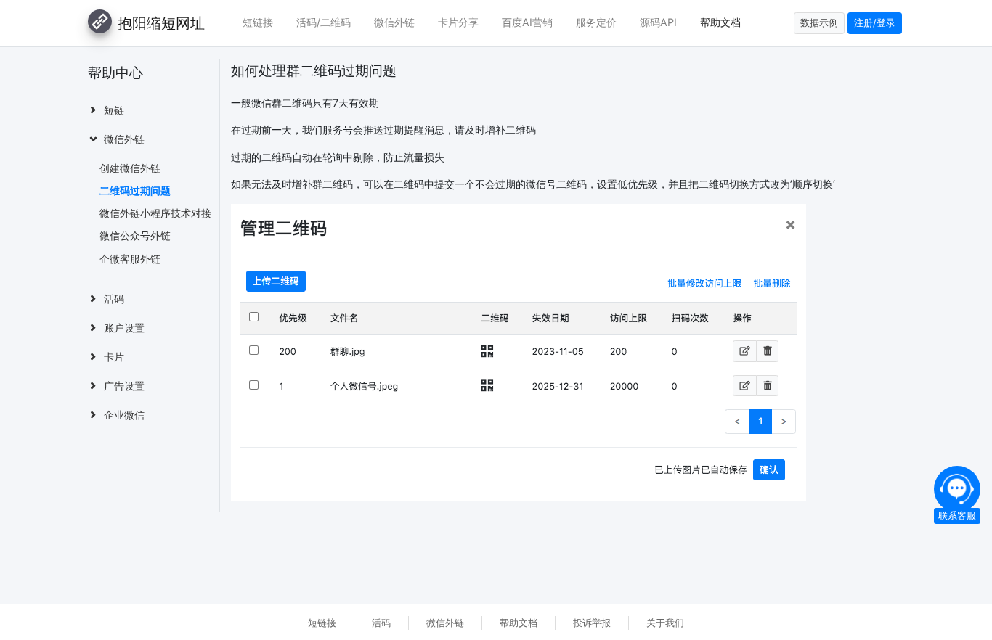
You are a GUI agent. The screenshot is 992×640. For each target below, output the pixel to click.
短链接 (258, 22)
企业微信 (124, 415)
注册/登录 (874, 22)
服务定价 (596, 22)
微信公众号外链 (135, 235)
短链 (114, 110)
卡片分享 (458, 22)
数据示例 (819, 22)
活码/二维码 (323, 22)
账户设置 (124, 327)
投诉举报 (592, 623)
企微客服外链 (129, 259)
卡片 (114, 356)
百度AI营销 (527, 22)
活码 (114, 298)
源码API (658, 22)
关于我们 (665, 623)
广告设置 (124, 386)
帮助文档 (720, 22)
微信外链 (394, 22)
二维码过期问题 (135, 190)
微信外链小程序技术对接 (155, 213)
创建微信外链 (129, 168)
